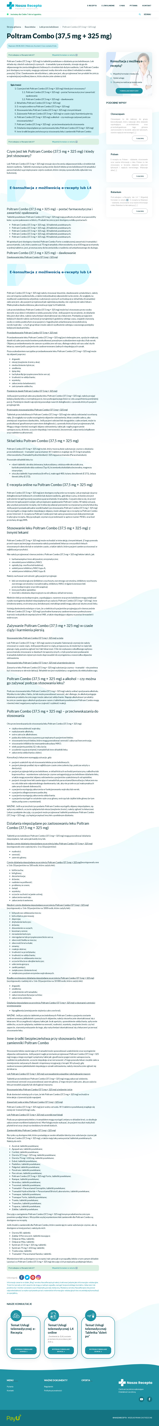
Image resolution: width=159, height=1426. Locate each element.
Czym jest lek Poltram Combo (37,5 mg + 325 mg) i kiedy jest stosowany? (51, 88)
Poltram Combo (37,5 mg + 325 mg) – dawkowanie (49, 99)
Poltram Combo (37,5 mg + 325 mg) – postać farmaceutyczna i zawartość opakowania (60, 94)
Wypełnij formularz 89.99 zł (61, 1350)
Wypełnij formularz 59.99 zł (23, 1350)
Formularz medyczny (129, 91)
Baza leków (30, 26)
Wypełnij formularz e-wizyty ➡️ (65, 55)
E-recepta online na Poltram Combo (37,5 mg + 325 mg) (43, 106)
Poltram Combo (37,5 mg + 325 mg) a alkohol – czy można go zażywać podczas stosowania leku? (53, 119)
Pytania (10, 1386)
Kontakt (10, 1390)
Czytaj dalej (140, 138)
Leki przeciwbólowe (49, 26)
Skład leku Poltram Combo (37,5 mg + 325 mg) (38, 102)
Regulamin (48, 1386)
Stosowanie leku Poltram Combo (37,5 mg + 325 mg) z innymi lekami (49, 110)
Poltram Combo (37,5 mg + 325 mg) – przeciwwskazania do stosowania (50, 124)
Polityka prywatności (53, 1390)
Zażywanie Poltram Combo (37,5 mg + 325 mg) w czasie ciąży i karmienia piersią (54, 113)
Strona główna (14, 26)
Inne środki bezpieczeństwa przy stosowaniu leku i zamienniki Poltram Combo (54, 131)
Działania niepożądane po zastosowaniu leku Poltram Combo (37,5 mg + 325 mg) (55, 127)
